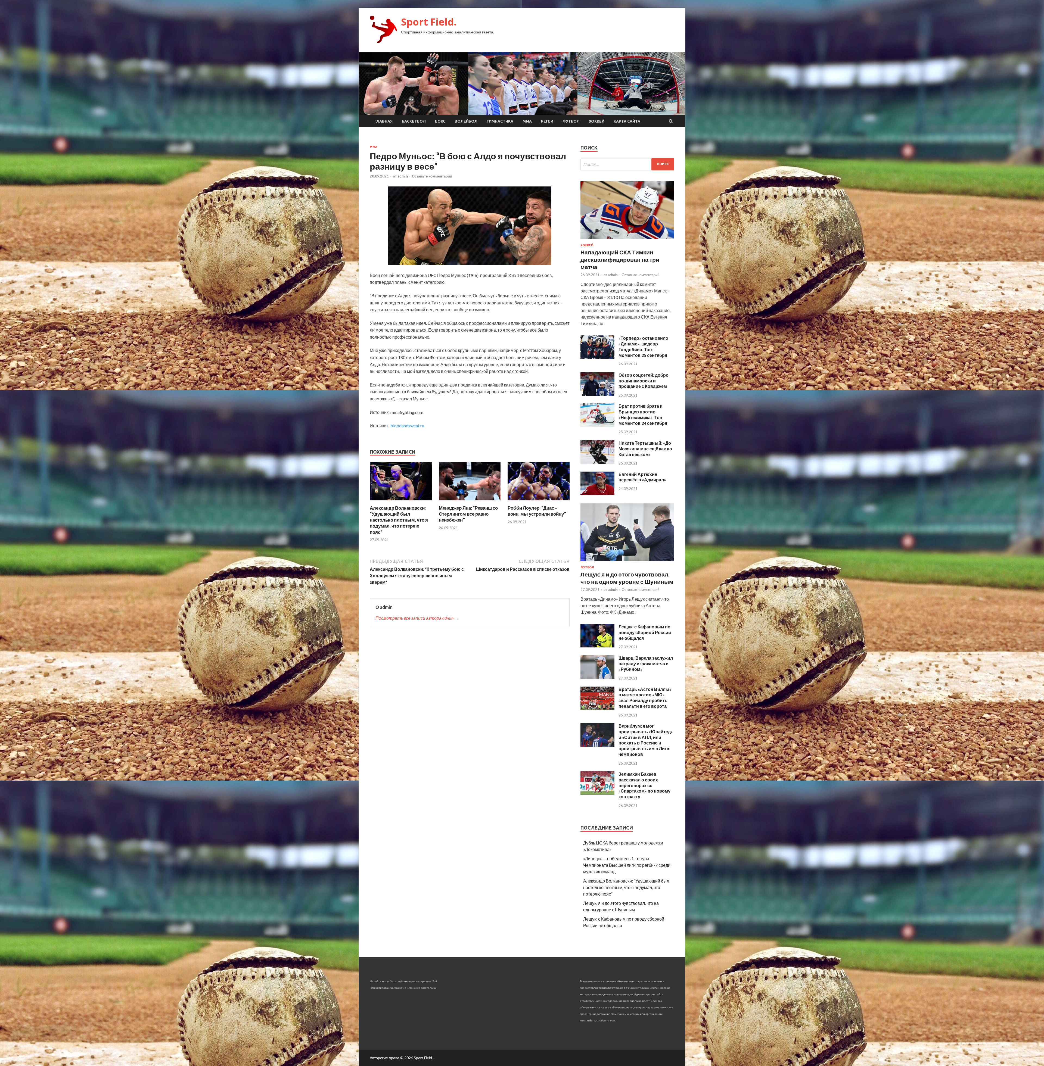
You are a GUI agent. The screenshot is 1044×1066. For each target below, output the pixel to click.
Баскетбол (414, 121)
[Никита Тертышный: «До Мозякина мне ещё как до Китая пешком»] (597, 462)
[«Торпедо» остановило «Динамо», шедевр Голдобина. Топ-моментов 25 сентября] (597, 357)
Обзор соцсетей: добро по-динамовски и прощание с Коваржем (644, 380)
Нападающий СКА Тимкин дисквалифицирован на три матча (619, 259)
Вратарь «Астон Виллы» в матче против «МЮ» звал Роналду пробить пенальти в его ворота (645, 698)
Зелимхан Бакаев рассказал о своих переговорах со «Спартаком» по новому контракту (644, 785)
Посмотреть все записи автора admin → (417, 618)
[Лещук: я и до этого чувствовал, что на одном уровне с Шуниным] (627, 562)
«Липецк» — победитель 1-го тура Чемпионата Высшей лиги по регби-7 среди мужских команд (626, 865)
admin (402, 176)
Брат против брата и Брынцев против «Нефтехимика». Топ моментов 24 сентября (643, 414)
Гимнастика (500, 121)
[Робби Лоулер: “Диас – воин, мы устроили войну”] (539, 501)
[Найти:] (627, 164)
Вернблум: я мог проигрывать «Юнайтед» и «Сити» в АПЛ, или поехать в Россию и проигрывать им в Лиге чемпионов (646, 740)
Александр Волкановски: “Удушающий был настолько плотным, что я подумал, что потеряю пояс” (399, 520)
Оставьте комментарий (432, 176)
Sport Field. (428, 22)
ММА (527, 121)
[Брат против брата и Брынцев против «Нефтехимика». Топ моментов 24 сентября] (597, 425)
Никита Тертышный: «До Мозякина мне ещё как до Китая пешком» (645, 448)
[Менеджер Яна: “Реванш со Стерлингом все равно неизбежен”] (470, 501)
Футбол (571, 121)
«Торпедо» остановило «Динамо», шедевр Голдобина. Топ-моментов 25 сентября (643, 346)
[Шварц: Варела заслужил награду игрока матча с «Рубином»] (597, 677)
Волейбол (466, 121)
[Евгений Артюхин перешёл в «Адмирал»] (597, 493)
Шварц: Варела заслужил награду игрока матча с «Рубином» (646, 663)
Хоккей (596, 121)
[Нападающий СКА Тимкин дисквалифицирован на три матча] (627, 240)
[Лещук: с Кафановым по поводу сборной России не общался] (597, 645)
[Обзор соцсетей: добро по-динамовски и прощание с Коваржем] (597, 394)
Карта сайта (627, 121)
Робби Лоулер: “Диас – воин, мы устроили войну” (537, 511)
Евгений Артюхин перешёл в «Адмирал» (642, 477)
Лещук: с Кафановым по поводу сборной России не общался (645, 632)
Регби (547, 121)
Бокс (440, 121)
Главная (383, 121)
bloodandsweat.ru (407, 425)
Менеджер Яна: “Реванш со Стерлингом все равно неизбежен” (468, 514)
